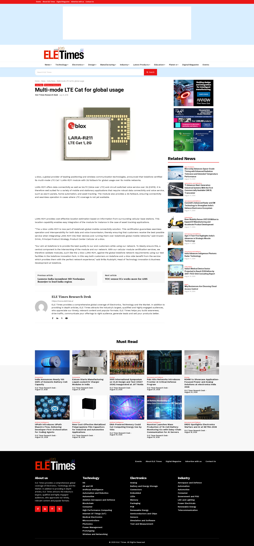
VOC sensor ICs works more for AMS (126, 278)
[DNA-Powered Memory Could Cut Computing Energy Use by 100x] (127, 407)
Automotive (188, 217)
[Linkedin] (57, 318)
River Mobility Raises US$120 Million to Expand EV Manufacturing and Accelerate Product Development (202, 222)
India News (51, 81)
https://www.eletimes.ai (62, 301)
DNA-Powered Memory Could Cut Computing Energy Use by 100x (126, 427)
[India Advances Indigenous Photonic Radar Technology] (175, 255)
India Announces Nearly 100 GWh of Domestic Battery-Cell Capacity (51, 382)
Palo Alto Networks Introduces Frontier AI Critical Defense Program (163, 382)
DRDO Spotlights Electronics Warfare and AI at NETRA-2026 (200, 425)
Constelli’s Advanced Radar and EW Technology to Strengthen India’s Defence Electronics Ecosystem (200, 205)
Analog (112, 377)
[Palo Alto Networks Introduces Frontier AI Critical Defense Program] (164, 362)
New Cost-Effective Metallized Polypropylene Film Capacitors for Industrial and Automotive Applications (88, 428)
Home (37, 81)
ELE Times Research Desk (46, 95)
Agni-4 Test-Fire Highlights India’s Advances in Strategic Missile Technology (200, 238)
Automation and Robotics (193, 183)
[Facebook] (53, 318)
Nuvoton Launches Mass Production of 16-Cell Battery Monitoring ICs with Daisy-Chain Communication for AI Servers (164, 428)
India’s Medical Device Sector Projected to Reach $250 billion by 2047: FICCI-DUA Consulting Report (200, 271)
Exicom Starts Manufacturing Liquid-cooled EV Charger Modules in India (87, 382)
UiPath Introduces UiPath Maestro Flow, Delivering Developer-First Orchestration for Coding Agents (51, 428)
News (43, 81)
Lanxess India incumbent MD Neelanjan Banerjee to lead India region (61, 280)
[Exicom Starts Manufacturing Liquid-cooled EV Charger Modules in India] (89, 362)
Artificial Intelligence (42, 422)
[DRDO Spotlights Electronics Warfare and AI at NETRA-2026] (201, 407)
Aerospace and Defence (193, 201)
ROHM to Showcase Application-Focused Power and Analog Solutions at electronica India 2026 (201, 383)
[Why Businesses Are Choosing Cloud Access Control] (175, 288)
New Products (189, 167)
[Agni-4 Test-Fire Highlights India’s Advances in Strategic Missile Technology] (175, 238)
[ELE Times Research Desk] (41, 307)
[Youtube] (66, 318)
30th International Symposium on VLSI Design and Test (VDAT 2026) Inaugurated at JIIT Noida (126, 382)
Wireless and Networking (52, 85)
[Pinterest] (52, 509)
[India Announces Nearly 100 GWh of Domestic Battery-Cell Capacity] (52, 362)
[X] (62, 318)
